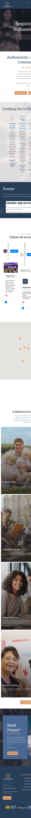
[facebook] (4, 783)
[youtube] (9, 783)
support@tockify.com (15, 212)
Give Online (28, 781)
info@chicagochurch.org (9, 788)
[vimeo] (12, 783)
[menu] (28, 3)
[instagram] (6, 783)
